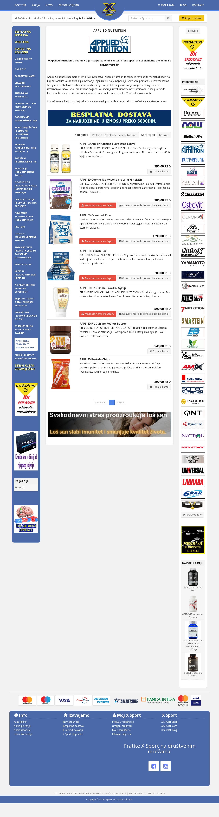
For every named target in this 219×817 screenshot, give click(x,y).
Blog (183, 5)
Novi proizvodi (71, 721)
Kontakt (198, 5)
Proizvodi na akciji (73, 730)
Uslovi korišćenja (23, 734)
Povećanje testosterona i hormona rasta (24, 216)
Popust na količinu (23, 50)
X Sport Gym (166, 5)
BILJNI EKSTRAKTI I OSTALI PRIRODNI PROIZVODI (24, 302)
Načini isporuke (22, 730)
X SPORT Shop (169, 721)
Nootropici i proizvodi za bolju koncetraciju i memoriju (26, 187)
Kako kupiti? (20, 721)
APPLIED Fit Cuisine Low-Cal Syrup (103, 288)
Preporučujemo (69, 5)
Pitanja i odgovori (122, 734)
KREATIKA (19, 487)
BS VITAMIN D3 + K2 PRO (193, 589)
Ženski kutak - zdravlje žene (25, 367)
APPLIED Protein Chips (95, 359)
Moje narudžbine (121, 730)
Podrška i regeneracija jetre (25, 160)
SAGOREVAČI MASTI (25, 76)
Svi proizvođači (191, 514)
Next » (120, 402)
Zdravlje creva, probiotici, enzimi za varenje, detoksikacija (25, 252)
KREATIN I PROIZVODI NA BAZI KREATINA (25, 275)
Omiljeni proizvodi (122, 725)
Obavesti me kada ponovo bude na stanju (145, 205)
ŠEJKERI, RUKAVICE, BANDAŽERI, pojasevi (26, 357)
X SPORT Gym (169, 725)
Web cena (22, 42)
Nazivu (163, 135)
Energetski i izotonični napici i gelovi (26, 316)
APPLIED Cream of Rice (95, 215)
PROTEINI (20, 226)
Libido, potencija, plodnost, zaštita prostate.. (25, 203)
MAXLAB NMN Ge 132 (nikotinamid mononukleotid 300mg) (193, 645)
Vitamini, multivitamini (23, 84)
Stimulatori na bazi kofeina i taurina (24, 329)
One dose (20, 69)
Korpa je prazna (193, 18)
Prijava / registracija (123, 721)
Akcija (36, 5)
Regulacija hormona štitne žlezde (24, 172)
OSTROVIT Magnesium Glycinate (193, 616)
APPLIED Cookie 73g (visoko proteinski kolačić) (111, 179)
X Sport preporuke (73, 734)
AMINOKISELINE (23, 264)
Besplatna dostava (23, 33)
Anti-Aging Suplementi (21, 95)
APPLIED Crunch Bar (93, 251)
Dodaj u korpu (160, 171)
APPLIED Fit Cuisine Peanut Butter (103, 323)
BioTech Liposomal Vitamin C (193, 674)
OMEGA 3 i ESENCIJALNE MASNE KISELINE (25, 237)
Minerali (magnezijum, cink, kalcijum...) (25, 148)
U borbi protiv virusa (23, 61)
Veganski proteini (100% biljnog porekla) (25, 107)
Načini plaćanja (22, 725)
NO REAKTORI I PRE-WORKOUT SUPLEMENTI (25, 288)
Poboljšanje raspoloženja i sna (26, 119)
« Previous (101, 402)
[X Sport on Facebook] (154, 766)
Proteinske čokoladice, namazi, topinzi (50, 18)
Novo (49, 5)
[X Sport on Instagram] (165, 766)
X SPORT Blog (169, 730)
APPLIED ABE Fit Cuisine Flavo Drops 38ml (107, 144)
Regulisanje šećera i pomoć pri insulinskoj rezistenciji (26, 132)
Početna (20, 5)
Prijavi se (193, 30)
